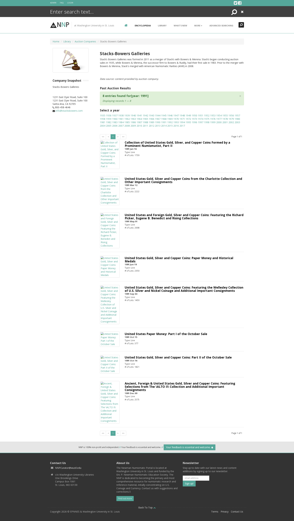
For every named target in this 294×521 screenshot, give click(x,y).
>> (123, 136)
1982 (108, 122)
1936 (108, 115)
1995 (188, 122)
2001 (225, 122)
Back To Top (145, 507)
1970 (176, 118)
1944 (157, 115)
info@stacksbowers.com (69, 110)
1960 (115, 118)
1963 (133, 118)
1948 (182, 115)
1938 (121, 115)
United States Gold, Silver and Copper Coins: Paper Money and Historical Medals (179, 259)
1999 (213, 122)
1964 (139, 118)
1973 (194, 118)
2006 (115, 125)
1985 (127, 122)
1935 (102, 115)
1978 (225, 118)
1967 (157, 118)
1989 (151, 122)
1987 (139, 122)
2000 (219, 122)
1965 (145, 118)
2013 (157, 125)
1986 (133, 122)
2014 (164, 125)
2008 (127, 125)
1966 (151, 118)
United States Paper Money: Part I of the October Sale (166, 334)
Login (70, 2)
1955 (225, 115)
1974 (200, 118)
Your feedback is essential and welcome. (188, 447)
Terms (214, 511)
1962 (127, 118)
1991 (164, 122)
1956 (231, 115)
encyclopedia (143, 25)
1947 (176, 115)
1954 (219, 115)
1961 (121, 118)
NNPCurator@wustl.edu (68, 467)
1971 (182, 118)
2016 (176, 125)
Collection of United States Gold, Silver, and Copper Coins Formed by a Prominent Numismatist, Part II (177, 144)
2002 (231, 122)
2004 (102, 125)
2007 (121, 125)
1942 (145, 115)
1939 (127, 115)
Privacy (224, 511)
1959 (108, 118)
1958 (102, 118)
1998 (206, 122)
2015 (170, 125)
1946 (170, 115)
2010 (139, 125)
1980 (237, 118)
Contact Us (237, 511)
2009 (133, 125)
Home (56, 41)
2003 (237, 122)
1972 (188, 118)
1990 (157, 122)
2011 (145, 125)
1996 (194, 122)
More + (198, 25)
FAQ (62, 2)
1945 (164, 115)
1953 (213, 115)
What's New (180, 25)
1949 (188, 115)
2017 (182, 125)
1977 (219, 118)
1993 (176, 122)
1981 (102, 122)
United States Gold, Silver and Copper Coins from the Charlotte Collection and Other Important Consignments (183, 180)
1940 (133, 115)
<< (103, 136)
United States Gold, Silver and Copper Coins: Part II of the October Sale (178, 357)
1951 (200, 115)
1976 (213, 118)
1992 (170, 122)
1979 (231, 118)
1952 (206, 115)
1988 (145, 122)
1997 (200, 122)
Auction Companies (85, 41)
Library (162, 25)
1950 (194, 115)
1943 (151, 115)
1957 (237, 115)
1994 (182, 122)
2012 (151, 125)
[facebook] (240, 3)
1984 (121, 122)
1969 (170, 118)
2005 (108, 125)
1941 (139, 115)
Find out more (125, 498)
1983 (115, 122)
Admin (53, 2)
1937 (115, 115)
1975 (206, 118)
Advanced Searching (221, 25)
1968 (164, 118)
